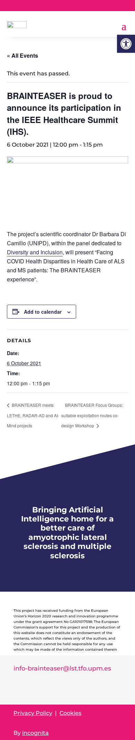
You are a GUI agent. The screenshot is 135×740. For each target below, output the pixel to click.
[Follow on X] (116, 5)
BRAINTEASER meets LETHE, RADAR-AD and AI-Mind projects (33, 415)
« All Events (22, 55)
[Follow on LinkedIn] (102, 5)
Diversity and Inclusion (35, 252)
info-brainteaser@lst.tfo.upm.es (62, 668)
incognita (35, 733)
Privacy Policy (33, 713)
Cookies (70, 713)
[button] (126, 44)
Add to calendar (43, 311)
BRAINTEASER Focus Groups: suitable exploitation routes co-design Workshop (92, 415)
